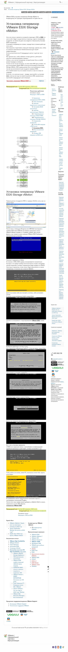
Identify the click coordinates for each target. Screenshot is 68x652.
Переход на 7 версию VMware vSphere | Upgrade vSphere (61, 294)
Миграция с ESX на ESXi (37, 94)
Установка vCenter (15, 548)
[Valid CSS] (61, 647)
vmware (25, 12)
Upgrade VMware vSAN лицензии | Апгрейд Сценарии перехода (61, 268)
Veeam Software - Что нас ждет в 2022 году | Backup (18, 590)
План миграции (37, 101)
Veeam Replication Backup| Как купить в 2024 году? (17, 530)
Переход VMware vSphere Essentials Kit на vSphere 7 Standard (61, 244)
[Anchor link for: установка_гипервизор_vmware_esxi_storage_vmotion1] (33, 194)
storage (42, 12)
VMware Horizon (14, 543)
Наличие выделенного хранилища (37, 104)
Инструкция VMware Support (18, 604)
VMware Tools (36, 564)
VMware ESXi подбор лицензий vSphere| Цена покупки (18, 563)
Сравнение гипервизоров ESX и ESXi (37, 99)
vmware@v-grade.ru (55, 52)
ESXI (33, 552)
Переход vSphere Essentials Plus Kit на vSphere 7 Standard (61, 222)
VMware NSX (35, 557)
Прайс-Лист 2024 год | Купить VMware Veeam (16, 534)
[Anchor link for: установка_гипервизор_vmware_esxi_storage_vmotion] (19, 30)
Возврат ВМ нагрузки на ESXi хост (36, 134)
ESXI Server (35, 563)
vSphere (41, 81)
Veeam (34, 548)
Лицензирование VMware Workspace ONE (61, 152)
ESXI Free (34, 550)
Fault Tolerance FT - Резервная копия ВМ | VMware (19, 585)
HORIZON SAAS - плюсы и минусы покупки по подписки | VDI (18, 570)
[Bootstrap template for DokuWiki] (53, 647)
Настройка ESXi (14, 546)
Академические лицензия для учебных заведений (61, 164)
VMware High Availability (17, 541)
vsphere (36, 12)
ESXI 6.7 (34, 561)
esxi (30, 12)
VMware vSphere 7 (37, 536)
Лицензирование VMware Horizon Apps (61, 141)
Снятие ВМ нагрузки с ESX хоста (27, 86)
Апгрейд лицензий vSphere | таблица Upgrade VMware (61, 212)
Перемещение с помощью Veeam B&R (37, 114)
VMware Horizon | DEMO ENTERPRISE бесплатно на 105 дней (18, 578)
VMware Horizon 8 (37, 540)
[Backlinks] (48, 569)
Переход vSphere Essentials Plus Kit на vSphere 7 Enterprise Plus (61, 233)
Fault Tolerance (14, 544)
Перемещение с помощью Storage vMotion (37, 118)
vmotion (49, 12)
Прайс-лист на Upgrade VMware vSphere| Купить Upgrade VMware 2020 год (61, 281)
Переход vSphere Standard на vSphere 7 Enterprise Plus (61, 202)
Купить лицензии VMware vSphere (54, 92)
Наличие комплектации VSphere (36, 111)
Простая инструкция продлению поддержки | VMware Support (62, 186)
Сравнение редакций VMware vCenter (56, 344)
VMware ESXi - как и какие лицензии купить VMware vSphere (61, 120)
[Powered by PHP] (56, 647)
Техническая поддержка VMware (19, 605)
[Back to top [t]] (48, 571)
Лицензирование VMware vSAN (61, 132)
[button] (61, 2)
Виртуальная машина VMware (38, 555)
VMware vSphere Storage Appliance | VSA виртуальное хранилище (18, 555)
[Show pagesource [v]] (48, 567)
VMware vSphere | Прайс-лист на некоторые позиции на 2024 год (17, 524)
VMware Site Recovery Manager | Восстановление (19, 595)
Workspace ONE (36, 543)
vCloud (34, 559)
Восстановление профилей (38, 88)
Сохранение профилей (35, 121)
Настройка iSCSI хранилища (36, 107)
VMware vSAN (36, 541)
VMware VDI (35, 538)
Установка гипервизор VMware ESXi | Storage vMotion (21, 9)
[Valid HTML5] (58, 647)
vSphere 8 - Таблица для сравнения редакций (57, 332)
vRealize (34, 566)
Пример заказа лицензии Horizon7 (54, 112)
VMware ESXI (35, 534)
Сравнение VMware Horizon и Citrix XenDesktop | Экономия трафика (57, 338)
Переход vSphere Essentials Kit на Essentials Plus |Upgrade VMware (61, 256)
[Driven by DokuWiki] (63, 647)
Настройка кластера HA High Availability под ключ (18, 550)
